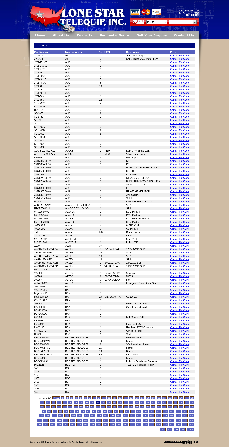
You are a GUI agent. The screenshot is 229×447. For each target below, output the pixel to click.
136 (59, 420)
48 (159, 402)
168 (112, 425)
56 (48, 407)
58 (59, 407)
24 (181, 398)
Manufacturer (72, 52)
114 (73, 416)
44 (137, 402)
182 (169, 429)
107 (185, 411)
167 (105, 425)
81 (187, 407)
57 (53, 407)
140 (85, 420)
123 (132, 416)
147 (132, 420)
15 (131, 398)
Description (132, 52)
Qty (101, 52)
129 (171, 416)
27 (42, 402)
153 (171, 420)
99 (132, 411)
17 (142, 398)
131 (185, 416)
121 (118, 416)
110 (47, 416)
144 (112, 420)
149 (145, 420)
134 (46, 420)
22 (170, 398)
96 (116, 411)
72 (137, 407)
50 (170, 402)
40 (114, 402)
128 (165, 416)
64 (92, 407)
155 (185, 420)
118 (99, 416)
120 (112, 416)
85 (55, 411)
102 (152, 411)
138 (72, 420)
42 (126, 402)
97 (121, 411)
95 (110, 411)
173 (145, 425)
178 (178, 425)
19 (153, 398)
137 (65, 420)
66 (103, 407)
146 (125, 420)
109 (41, 416)
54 (192, 402)
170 (125, 425)
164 (85, 425)
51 (175, 402)
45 (142, 402)
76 (159, 407)
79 (175, 407)
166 (99, 425)
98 (127, 411)
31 (65, 402)
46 (148, 402)
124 (138, 416)
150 (152, 420)
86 (60, 411)
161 (65, 425)
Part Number (41, 52)
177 (171, 425)
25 (187, 398)
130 (178, 416)
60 (70, 407)
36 (92, 402)
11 (109, 398)
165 (92, 425)
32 (70, 402)
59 (65, 407)
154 (178, 420)
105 (171, 411)
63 (87, 407)
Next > (190, 429)
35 (87, 402)
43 (131, 402)
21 (164, 398)
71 (131, 407)
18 (148, 398)
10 (104, 398)
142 (99, 420)
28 (48, 402)
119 (105, 416)
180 (191, 425)
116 (86, 416)
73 (142, 407)
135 (52, 420)
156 (191, 420)
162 (72, 425)
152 (165, 420)
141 (92, 420)
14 (126, 398)
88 (71, 411)
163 (79, 425)
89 (77, 411)
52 (181, 402)
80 (181, 407)
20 (159, 398)
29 (53, 402)
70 (126, 407)
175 (158, 425)
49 (164, 402)
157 (39, 425)
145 (118, 420)
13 (120, 398)
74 (148, 407)
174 (152, 425)
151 (158, 420)
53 (187, 402)
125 (145, 416)
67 (109, 407)
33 (76, 402)
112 (60, 416)
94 (105, 411)
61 (76, 407)
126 (152, 416)
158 (46, 425)
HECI (107, 52)
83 (44, 411)
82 (192, 407)
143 (105, 420)
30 (59, 402)
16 (137, 398)
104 (165, 411)
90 (83, 411)
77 (164, 407)
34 (81, 402)
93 (99, 411)
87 (66, 411)
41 (120, 402)
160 (59, 425)
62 (81, 407)
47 (153, 402)
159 (52, 425)
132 (191, 416)
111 (54, 416)
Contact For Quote (179, 55)
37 (98, 402)
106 (178, 411)
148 (138, 420)
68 (114, 407)
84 (49, 411)
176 (165, 425)
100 (138, 411)
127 (158, 416)
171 (132, 425)
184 (182, 429)
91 (88, 411)
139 (79, 420)
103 (158, 411)
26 (192, 398)
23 (175, 398)
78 (170, 407)
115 (79, 416)
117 (92, 416)
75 (153, 407)
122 (125, 416)
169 (118, 425)
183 (176, 429)
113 (67, 416)
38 (103, 402)
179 (185, 425)
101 (145, 411)
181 (163, 429)
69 (120, 407)
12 (114, 398)
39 (109, 402)
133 (39, 420)
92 (94, 411)
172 (138, 425)
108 (191, 411)
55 (42, 407)
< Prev (56, 398)
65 (98, 407)
